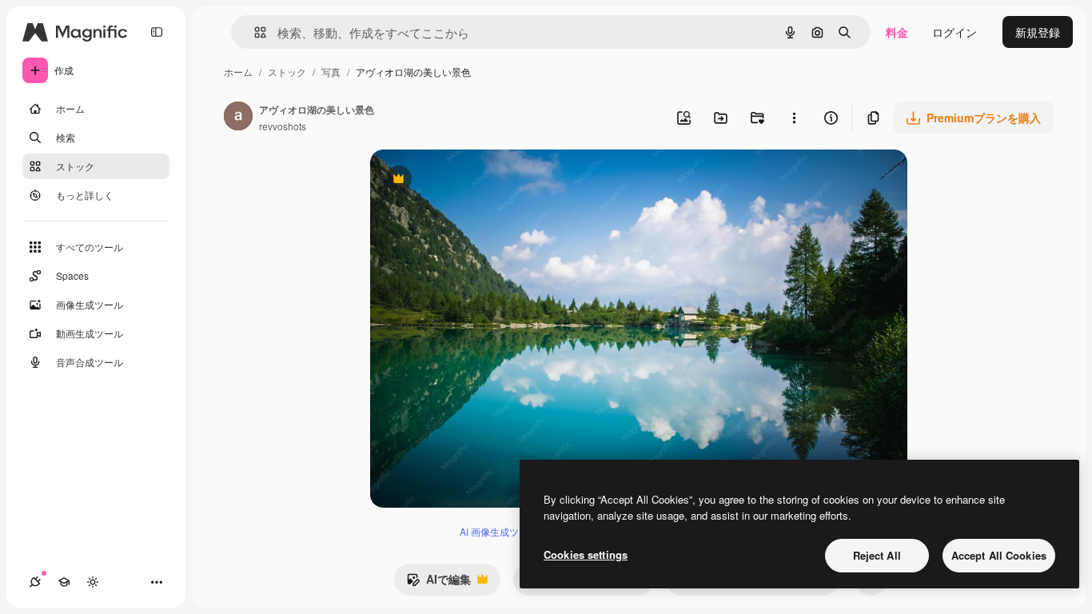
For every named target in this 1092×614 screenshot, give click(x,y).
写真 (331, 71)
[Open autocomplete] (254, 32)
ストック (287, 71)
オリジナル (480, 180)
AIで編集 (438, 583)
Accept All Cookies (998, 555)
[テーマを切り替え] (93, 582)
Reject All (877, 555)
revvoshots (282, 126)
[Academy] (64, 582)
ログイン (954, 32)
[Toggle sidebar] (156, 32)
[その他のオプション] (794, 118)
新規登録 (1037, 32)
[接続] (35, 582)
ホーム (238, 71)
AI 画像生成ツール (499, 531)
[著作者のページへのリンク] (238, 118)
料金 (897, 32)
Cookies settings (586, 554)
